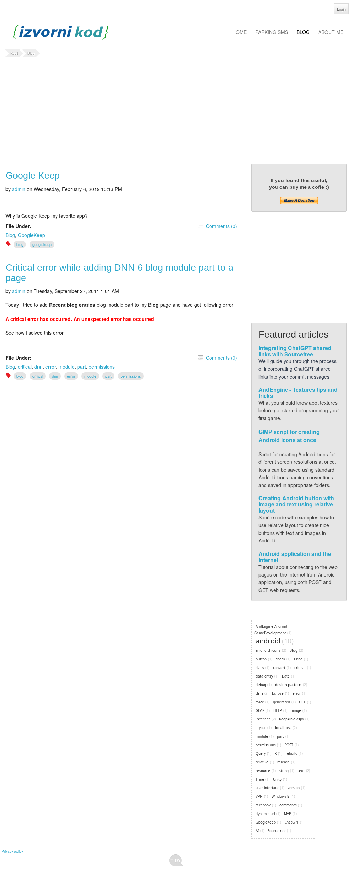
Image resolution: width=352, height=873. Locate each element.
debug (261, 684)
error (50, 366)
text (301, 770)
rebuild (291, 753)
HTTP (277, 710)
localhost (283, 727)
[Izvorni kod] (60, 31)
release (283, 762)
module (66, 366)
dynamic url (265, 813)
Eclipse (278, 693)
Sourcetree (277, 830)
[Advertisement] (176, 110)
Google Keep (33, 175)
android (268, 641)
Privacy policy (12, 851)
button (261, 659)
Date (286, 676)
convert (279, 667)
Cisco (298, 659)
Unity (277, 779)
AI (257, 830)
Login (341, 9)
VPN (259, 796)
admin (18, 189)
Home (239, 32)
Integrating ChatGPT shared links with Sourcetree (294, 351)
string (284, 770)
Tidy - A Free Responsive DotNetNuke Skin (176, 860)
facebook (263, 805)
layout (261, 727)
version (294, 787)
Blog (303, 32)
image (296, 710)
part (81, 366)
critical (25, 366)
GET (302, 701)
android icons (268, 650)
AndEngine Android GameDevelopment (270, 629)
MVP (287, 813)
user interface (267, 787)
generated (281, 701)
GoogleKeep (31, 235)
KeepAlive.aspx (291, 719)
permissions (102, 366)
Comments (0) (221, 226)
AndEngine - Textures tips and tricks (298, 392)
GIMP (260, 710)
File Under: (18, 226)
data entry (264, 676)
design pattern (288, 684)
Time (260, 779)
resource (263, 770)
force (260, 701)
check (280, 659)
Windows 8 (280, 796)
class (260, 667)
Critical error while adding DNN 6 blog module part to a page (119, 272)
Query (261, 753)
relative (262, 762)
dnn (38, 366)
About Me (330, 32)
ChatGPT (292, 822)
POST (289, 744)
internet (263, 718)
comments (288, 805)
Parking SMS (271, 32)
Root (14, 53)
